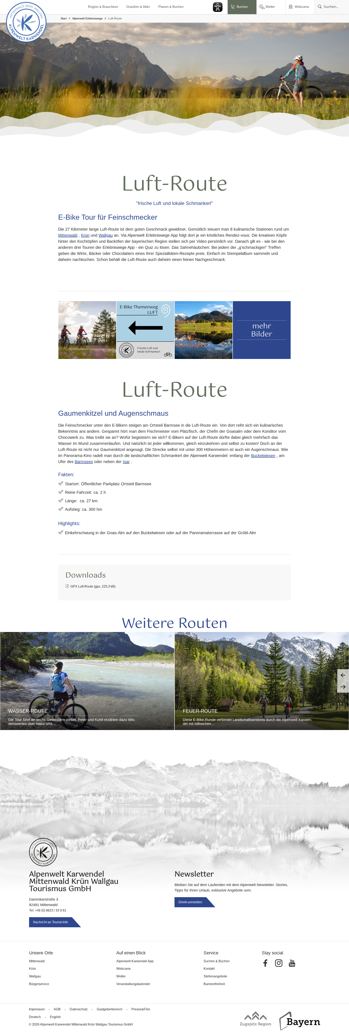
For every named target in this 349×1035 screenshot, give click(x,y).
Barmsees (84, 461)
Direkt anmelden (190, 902)
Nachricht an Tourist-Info (50, 922)
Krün (85, 235)
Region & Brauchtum (103, 6)
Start (64, 18)
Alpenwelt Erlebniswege (87, 18)
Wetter (270, 6)
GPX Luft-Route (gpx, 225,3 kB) (93, 586)
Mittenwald (67, 235)
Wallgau (106, 235)
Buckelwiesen (263, 455)
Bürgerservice (39, 984)
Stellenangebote (215, 976)
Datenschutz (79, 1009)
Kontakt (209, 968)
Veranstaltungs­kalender (133, 984)
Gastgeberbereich (109, 1009)
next (343, 687)
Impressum (37, 1009)
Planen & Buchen (171, 6)
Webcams (302, 6)
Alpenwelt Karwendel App (134, 961)
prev (343, 675)
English (55, 1017)
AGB (57, 1009)
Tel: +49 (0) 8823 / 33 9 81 (47, 910)
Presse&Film (140, 1009)
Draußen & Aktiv (138, 6)
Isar (126, 461)
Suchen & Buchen (217, 961)
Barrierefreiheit (214, 984)
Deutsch (35, 1017)
